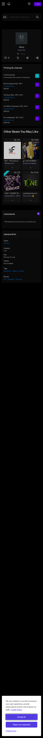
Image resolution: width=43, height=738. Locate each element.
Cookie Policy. (16, 709)
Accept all (21, 717)
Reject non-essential (21, 724)
